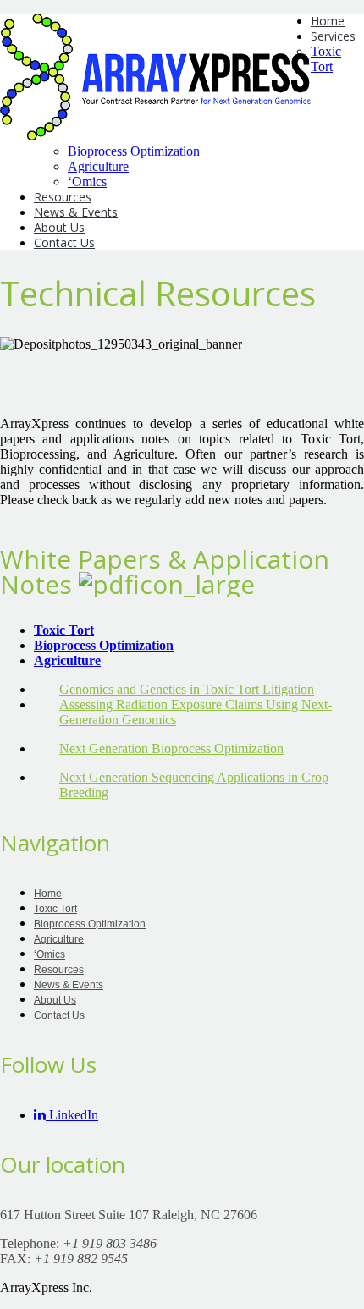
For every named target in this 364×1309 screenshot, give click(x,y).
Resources (62, 197)
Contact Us (64, 242)
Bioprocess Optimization (134, 151)
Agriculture (98, 166)
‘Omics (87, 181)
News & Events (76, 212)
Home (328, 21)
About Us (59, 227)
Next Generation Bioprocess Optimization (171, 748)
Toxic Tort (326, 59)
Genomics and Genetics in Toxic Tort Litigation (186, 689)
